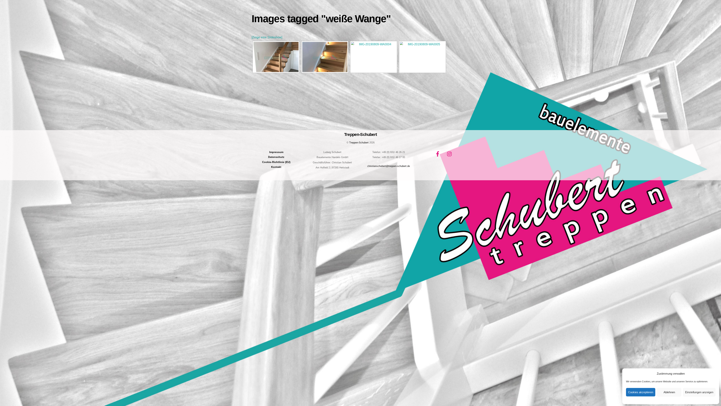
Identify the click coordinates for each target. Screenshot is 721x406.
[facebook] (438, 153)
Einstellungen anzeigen (699, 392)
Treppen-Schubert (359, 142)
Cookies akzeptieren (640, 392)
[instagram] (450, 153)
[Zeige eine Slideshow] (267, 37)
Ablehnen (669, 392)
